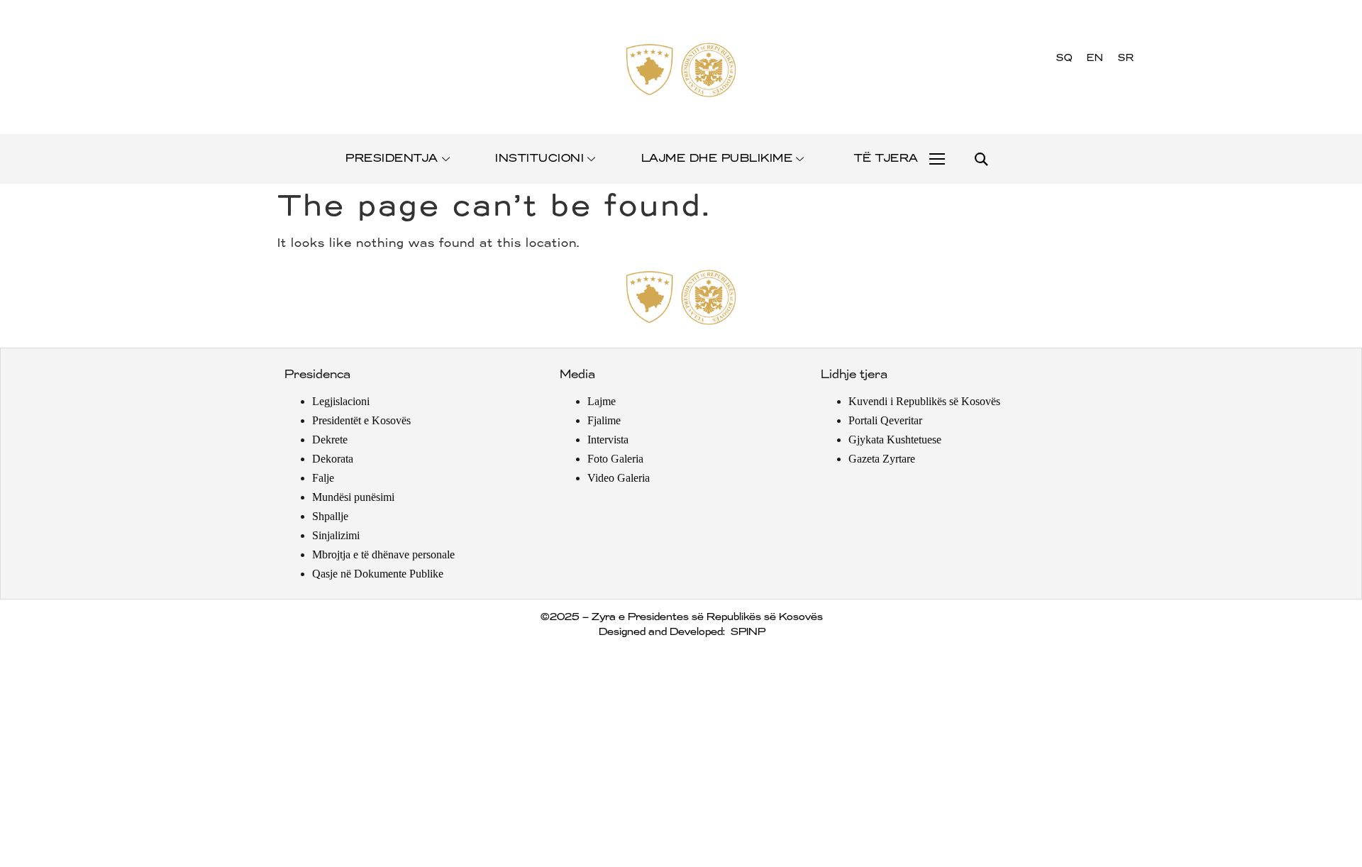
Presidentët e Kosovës (361, 420)
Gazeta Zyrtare (881, 459)
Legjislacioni (341, 401)
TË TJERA (885, 158)
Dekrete (330, 440)
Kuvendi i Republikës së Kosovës (924, 401)
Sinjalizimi (336, 535)
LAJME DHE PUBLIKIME (716, 158)
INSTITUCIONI (538, 158)
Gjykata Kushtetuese (894, 440)
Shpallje (330, 516)
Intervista (608, 440)
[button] (980, 159)
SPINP (747, 632)
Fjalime (604, 420)
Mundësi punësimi (353, 497)
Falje (323, 478)
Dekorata (332, 459)
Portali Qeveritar (885, 420)
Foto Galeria (615, 459)
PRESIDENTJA (391, 158)
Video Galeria (618, 478)
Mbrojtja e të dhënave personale (383, 554)
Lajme (601, 401)
